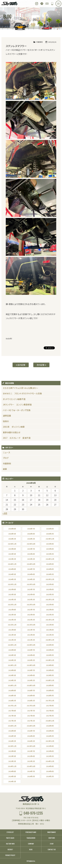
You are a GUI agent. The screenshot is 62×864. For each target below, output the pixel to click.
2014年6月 (50, 771)
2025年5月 (12, 554)
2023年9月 (50, 584)
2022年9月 (50, 604)
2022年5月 (12, 614)
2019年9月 (50, 665)
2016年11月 (12, 726)
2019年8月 (12, 670)
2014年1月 (12, 781)
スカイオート (9, 3)
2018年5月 (12, 695)
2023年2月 (12, 599)
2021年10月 (31, 625)
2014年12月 (50, 761)
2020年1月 (31, 660)
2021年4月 (31, 635)
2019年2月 (12, 680)
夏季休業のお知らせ (11, 432)
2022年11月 (12, 604)
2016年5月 (12, 736)
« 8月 (5, 513)
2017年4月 (31, 715)
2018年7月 (31, 690)
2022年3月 (50, 614)
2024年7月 (31, 569)
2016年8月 (12, 731)
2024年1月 (31, 579)
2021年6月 (50, 630)
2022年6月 (50, 609)
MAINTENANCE (51, 832)
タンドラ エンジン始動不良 (14, 399)
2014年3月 (31, 776)
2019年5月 (12, 675)
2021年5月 (12, 635)
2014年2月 (50, 776)
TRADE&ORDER (30, 838)
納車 (5, 469)
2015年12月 (50, 741)
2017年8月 (12, 710)
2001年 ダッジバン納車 (14, 426)
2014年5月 (12, 776)
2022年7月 (31, 609)
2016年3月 (50, 736)
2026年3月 (50, 534)
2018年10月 (31, 685)
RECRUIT (10, 849)
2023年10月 (31, 584)
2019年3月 (50, 675)
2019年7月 (31, 670)
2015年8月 (12, 751)
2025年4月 (31, 554)
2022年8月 (12, 609)
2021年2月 (12, 640)
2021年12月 (50, 619)
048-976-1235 (52, 3)
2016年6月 (50, 731)
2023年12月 (50, 579)
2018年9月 (50, 685)
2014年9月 (50, 766)
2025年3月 (50, 554)
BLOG (30, 849)
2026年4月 (31, 534)
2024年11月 (12, 564)
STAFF (51, 844)
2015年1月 (31, 761)
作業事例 (39, 42)
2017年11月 (12, 705)
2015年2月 (12, 761)
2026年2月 (12, 539)
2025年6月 (50, 549)
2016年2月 (12, 741)
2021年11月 (12, 625)
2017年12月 (50, 700)
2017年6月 (50, 710)
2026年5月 (12, 534)
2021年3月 (50, 635)
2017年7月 (31, 710)
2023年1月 (31, 599)
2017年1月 (31, 721)
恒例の (6, 421)
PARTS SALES (10, 838)
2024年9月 (50, 564)
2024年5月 (12, 574)
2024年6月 (50, 569)
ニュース (6, 452)
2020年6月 (50, 650)
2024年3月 (50, 574)
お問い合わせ (47, 3)
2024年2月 (12, 579)
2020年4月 (31, 655)
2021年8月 (12, 630)
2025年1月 (31, 559)
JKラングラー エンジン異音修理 (17, 404)
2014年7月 (31, 771)
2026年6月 (50, 529)
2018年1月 (31, 700)
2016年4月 (31, 736)
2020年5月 (12, 655)
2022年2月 (12, 619)
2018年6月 (50, 690)
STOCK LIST (10, 832)
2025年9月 (50, 544)
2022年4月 (31, 614)
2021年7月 (31, 630)
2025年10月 (31, 544)
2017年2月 (12, 721)
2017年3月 (50, 715)
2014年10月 (31, 766)
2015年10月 (31, 746)
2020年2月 (12, 660)
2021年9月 (50, 625)
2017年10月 (31, 705)
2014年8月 (12, 771)
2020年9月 (50, 645)
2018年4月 (31, 695)
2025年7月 (31, 549)
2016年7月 (31, 731)
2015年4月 (31, 756)
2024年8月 (12, 569)
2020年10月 (31, 645)
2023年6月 (50, 589)
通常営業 (7, 415)
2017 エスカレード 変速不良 (17, 437)
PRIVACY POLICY (10, 855)
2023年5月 (12, 594)
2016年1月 (31, 741)
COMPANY (31, 844)
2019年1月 (31, 680)
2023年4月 (31, 594)
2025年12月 (50, 539)
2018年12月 (50, 680)
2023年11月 (12, 584)
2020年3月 (50, 655)
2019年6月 (50, 670)
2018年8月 (12, 690)
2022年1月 (31, 619)
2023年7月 (31, 589)
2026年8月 (12, 529)
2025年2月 (12, 559)
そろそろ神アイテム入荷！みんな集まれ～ (20, 388)
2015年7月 (31, 751)
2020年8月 (12, 650)
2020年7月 (31, 650)
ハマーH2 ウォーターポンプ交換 (16, 410)
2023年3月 (50, 594)
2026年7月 (31, 529)
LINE (41, 3)
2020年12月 (50, 640)
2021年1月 (31, 640)
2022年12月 (50, 599)
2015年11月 (12, 746)
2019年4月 (31, 675)
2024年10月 (31, 564)
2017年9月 (50, 705)
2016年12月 (50, 721)
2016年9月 (50, 726)
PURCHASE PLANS (31, 832)
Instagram (36, 3)
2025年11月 (12, 544)
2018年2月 (12, 700)
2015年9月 (50, 746)
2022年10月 (31, 604)
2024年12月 (50, 559)
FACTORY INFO (10, 844)
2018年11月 (12, 685)
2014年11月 (12, 766)
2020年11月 (12, 645)
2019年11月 (12, 665)
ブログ (6, 457)
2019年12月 (50, 660)
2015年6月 (50, 751)
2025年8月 (12, 549)
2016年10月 (31, 726)
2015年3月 (50, 756)
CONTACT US (52, 849)
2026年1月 (31, 539)
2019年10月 (31, 665)
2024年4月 (31, 574)
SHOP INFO (51, 838)
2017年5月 (12, 715)
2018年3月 (50, 695)
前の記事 (21, 364)
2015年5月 (12, 756)
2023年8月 (12, 589)
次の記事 (41, 364)
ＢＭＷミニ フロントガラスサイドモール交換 (22, 393)
